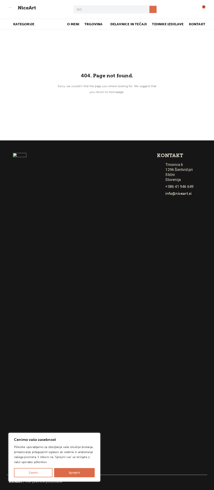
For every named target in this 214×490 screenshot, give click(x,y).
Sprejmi (74, 473)
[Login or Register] (193, 9)
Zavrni (33, 473)
